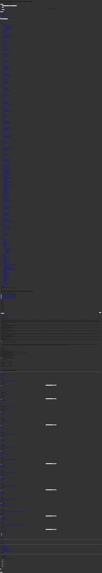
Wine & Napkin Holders (7, 201)
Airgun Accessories (9, 248)
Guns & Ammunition (6, 276)
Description (4, 315)
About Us (3, 14)
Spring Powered (6, 172)
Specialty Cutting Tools (7, 69)
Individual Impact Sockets (7, 129)
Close (1, 572)
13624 (2, 483)
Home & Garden (4, 175)
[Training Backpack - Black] (3, 413)
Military (5, 278)
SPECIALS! (3, 24)
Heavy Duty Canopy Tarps (7, 267)
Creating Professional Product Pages (7, 550)
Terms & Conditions (5, 15)
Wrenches (3, 157)
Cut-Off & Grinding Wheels (7, 35)
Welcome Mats (6, 200)
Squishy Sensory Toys (7, 283)
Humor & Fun (5, 277)
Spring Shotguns (7, 174)
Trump (4, 31)
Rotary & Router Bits (6, 75)
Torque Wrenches (6, 161)
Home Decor (3, 195)
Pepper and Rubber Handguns (8, 241)
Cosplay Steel (5, 208)
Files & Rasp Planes (6, 36)
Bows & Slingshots (7, 252)
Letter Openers (6, 214)
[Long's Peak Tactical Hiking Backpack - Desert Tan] (3, 467)
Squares (5, 95)
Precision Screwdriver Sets (7, 122)
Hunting (5, 247)
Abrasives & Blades (4, 33)
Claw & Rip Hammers (7, 136)
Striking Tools (4, 133)
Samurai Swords (6, 235)
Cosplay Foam (6, 206)
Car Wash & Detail (6, 42)
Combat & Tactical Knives (7, 226)
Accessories (5, 73)
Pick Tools (5, 116)
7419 (2, 379)
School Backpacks (6, 191)
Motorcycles (5, 279)
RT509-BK (3, 418)
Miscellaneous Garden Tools (9, 184)
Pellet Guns (8, 250)
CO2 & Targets (7, 166)
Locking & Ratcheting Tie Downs (8, 49)
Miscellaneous (4, 99)
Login (2, 7)
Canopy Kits (5, 263)
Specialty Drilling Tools (7, 76)
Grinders (5, 81)
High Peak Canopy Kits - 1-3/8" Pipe (10, 264)
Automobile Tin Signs (7, 272)
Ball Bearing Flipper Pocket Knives (8, 221)
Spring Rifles (7, 173)
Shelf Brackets (6, 192)
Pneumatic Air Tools (5, 107)
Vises (4, 62)
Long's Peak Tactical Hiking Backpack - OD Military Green (9, 459)
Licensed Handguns (8, 171)
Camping (5, 245)
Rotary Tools (5, 83)
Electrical (5, 43)
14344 (2, 497)
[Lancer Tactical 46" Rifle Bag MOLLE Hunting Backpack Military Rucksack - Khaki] (4, 519)
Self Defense (4, 239)
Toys (2, 282)
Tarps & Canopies (4, 261)
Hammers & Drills (6, 111)
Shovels (6, 183)
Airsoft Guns (3, 164)
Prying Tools (3, 114)
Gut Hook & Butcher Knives (7, 227)
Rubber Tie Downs (6, 50)
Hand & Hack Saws (6, 68)
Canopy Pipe (5, 265)
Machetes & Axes (4, 231)
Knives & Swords (4, 202)
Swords (3, 232)
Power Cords (5, 190)
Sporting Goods (4, 243)
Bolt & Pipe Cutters (6, 67)
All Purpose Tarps (6, 266)
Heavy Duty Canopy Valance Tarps (8, 269)
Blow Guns (5, 109)
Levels (4, 94)
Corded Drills (5, 80)
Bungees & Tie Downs (5, 47)
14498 (2, 523)
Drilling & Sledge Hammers (7, 137)
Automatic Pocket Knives (7, 219)
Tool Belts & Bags (6, 55)
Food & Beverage (6, 274)
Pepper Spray (5, 242)
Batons (4, 240)
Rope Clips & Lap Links (7, 90)
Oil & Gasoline (6, 280)
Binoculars (5, 244)
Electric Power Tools (5, 79)
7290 (2, 457)
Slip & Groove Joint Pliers (7, 104)
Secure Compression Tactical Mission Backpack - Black (9, 485)
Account (2, 4)
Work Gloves (5, 194)
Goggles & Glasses (6, 257)
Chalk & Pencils (6, 54)
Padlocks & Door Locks (7, 188)
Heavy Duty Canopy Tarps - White (10, 268)
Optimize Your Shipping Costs (6, 551)
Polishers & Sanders (6, 82)
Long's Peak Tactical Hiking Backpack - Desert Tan (8, 472)
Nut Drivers (5, 130)
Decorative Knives (6, 213)
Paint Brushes (5, 189)
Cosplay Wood (6, 209)
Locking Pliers (6, 103)
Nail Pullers (5, 115)
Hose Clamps (5, 88)
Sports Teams (5, 281)
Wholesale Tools (4, 32)
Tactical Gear (4, 254)
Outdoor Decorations (6, 198)
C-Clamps (5, 61)
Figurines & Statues (6, 196)
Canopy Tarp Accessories (7, 262)
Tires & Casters (4, 140)
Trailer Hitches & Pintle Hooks (8, 148)
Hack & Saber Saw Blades (7, 37)
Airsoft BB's (5, 167)
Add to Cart (2, 313)
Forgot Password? (4, 6)
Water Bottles (5, 253)
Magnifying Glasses (6, 187)
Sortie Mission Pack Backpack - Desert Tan (7, 446)
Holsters (5, 259)
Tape (4, 193)
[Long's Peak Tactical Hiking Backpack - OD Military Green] (3, 454)
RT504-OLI (3, 392)
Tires (4, 143)
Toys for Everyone (6, 284)
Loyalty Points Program (5, 548)
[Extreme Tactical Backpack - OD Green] (3, 375)
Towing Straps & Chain (7, 147)
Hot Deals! (5, 30)
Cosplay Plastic (6, 207)
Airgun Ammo (9, 249)
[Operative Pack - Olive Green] (3, 387)
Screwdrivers (4, 119)
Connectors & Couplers (7, 110)
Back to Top (2, 530)
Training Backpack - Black (5, 420)
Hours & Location (4, 555)
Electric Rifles (7, 169)
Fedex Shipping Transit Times (6, 549)
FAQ (2, 546)
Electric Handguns (7, 168)
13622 (2, 471)
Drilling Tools (4, 72)
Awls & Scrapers (6, 66)
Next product (4, 532)
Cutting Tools (4, 65)
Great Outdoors (6, 275)
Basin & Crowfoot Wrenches (7, 159)
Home (3, 285)
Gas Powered (5, 170)
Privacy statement (4, 547)
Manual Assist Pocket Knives (8, 222)
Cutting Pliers (5, 102)
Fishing (5, 246)
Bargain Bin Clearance (7, 25)
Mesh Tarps (5, 270)
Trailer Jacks (5, 149)
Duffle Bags (5, 256)
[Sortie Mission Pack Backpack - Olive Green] (3, 428)
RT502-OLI (3, 432)
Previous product (5, 531)
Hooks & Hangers (6, 87)
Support (2, 11)
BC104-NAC (3, 406)
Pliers (3, 100)
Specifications (5, 316)
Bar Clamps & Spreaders (7, 60)
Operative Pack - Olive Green (5, 394)
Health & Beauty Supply (7, 185)
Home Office (5, 186)
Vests (4, 260)
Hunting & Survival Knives (7, 228)
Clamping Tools (4, 59)
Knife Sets (5, 220)
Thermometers (6, 199)
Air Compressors (6, 108)
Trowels (5, 56)
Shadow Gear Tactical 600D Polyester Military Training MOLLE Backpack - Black (13, 511)
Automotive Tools (4, 40)
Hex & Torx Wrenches (7, 160)
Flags (4, 197)
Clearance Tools (7, 29)
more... (3, 39)
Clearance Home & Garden (9, 26)
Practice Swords (6, 234)
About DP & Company (5, 545)
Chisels (5, 135)
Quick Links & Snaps (6, 89)
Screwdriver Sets (6, 123)
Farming (5, 273)
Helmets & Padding (6, 258)
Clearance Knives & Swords (9, 27)
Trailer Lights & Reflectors (7, 150)
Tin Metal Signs (4, 271)
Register (3, 9)
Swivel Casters (6, 142)
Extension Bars (6, 128)
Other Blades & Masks (7, 215)
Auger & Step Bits (6, 74)
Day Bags (5, 255)
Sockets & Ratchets (4, 126)
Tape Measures (6, 96)
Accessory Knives (4, 203)
